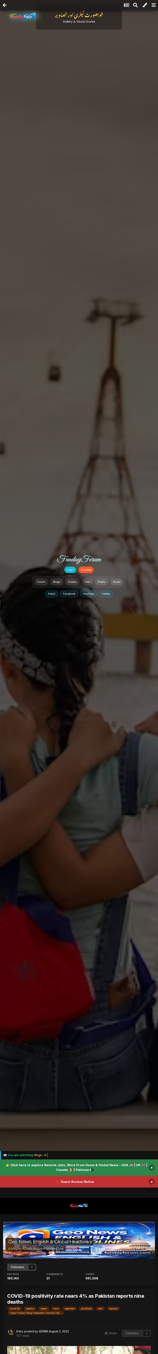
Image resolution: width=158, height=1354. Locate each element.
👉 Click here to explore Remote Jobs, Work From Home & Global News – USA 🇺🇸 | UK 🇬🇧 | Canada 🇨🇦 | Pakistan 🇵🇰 (76, 1167)
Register (86, 569)
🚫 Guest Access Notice (75, 1182)
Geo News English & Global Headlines (49, 1242)
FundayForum (79, 559)
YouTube (88, 594)
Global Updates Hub (50, 1248)
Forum (41, 582)
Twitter (106, 594)
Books (117, 582)
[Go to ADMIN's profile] (10, 1332)
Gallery (72, 582)
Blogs (56, 582)
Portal (51, 594)
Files (87, 582)
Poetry (101, 582)
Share (112, 1333)
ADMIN (27, 1248)
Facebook (69, 594)
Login (70, 569)
